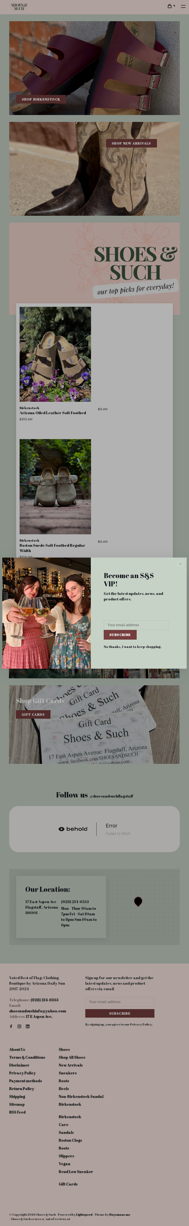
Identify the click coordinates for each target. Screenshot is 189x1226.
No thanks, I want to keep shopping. (132, 646)
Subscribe (120, 634)
